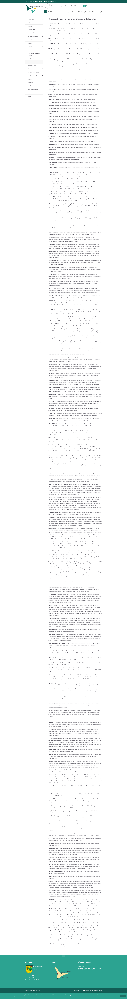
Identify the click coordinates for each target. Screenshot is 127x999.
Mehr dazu (13, 997)
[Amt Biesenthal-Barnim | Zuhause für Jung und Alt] (42, 12)
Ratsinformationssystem (33, 75)
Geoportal (30, 46)
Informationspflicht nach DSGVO (86, 990)
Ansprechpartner (31, 29)
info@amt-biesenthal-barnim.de (50, 1)
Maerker (30, 69)
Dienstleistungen (31, 40)
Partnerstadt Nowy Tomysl (33, 72)
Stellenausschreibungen (33, 89)
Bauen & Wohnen (32, 33)
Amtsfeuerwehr (31, 22)
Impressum (96, 990)
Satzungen (30, 79)
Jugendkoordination (32, 65)
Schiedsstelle (30, 82)
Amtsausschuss (31, 19)
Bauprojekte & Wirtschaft (33, 36)
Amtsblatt (30, 26)
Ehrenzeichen (32, 62)
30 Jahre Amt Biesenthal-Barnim (34, 54)
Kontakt (100, 990)
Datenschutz (76, 990)
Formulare (30, 43)
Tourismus (30, 93)
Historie (29, 50)
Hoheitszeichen (32, 58)
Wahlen (29, 96)
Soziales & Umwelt (32, 86)
